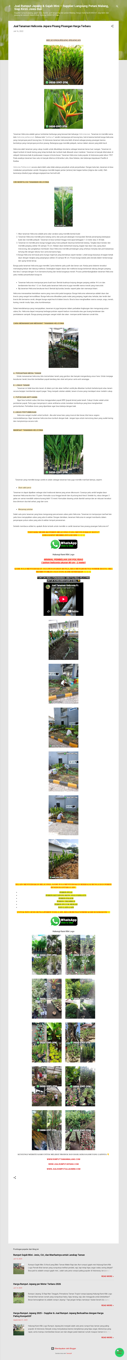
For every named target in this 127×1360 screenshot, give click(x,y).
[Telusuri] (117, 7)
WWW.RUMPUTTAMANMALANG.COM (63, 1159)
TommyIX (69, 1353)
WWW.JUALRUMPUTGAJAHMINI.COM (63, 1169)
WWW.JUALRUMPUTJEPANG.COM (63, 1164)
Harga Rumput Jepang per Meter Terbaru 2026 (37, 1284)
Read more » (107, 1276)
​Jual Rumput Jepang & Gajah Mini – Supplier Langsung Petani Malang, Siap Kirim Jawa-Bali (61, 7)
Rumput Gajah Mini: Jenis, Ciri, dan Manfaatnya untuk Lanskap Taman (49, 1255)
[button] (112, 26)
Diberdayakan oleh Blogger (65, 1348)
